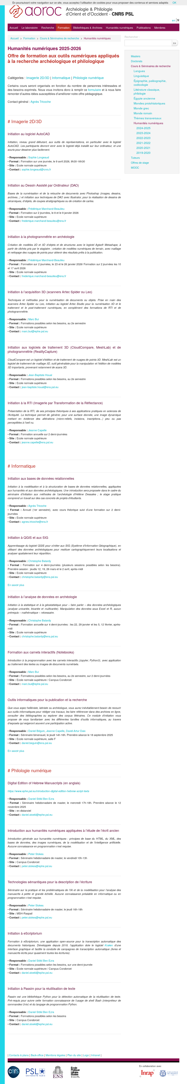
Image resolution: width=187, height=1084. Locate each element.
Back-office (37, 1055)
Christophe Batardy (39, 561)
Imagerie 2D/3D (37, 77)
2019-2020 (143, 152)
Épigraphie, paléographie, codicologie (150, 83)
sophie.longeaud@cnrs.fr (36, 169)
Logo (86, 1055)
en (173, 20)
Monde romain (143, 113)
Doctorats (136, 61)
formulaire (94, 90)
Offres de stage (140, 162)
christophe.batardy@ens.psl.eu (40, 577)
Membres (159, 27)
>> (174, 43)
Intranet (95, 1055)
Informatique (61, 77)
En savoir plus (16, 585)
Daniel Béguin (36, 731)
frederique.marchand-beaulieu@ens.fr (44, 221)
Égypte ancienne (144, 98)
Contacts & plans (19, 1055)
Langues (139, 71)
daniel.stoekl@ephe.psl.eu (37, 814)
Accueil (13, 27)
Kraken (109, 945)
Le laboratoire (30, 27)
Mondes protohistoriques (149, 103)
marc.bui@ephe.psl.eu (35, 331)
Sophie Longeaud (38, 157)
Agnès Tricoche (40, 101)
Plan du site (74, 1055)
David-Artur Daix (75, 731)
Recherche (47, 27)
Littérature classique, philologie (147, 91)
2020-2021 (143, 147)
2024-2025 (143, 128)
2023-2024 (143, 133)
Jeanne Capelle (37, 430)
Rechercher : (132, 37)
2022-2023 (143, 138)
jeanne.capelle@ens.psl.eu (37, 442)
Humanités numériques (119, 27)
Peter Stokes (35, 854)
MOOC (135, 167)
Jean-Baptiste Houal (40, 375)
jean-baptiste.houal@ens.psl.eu (40, 387)
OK (174, 2)
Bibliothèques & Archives (87, 27)
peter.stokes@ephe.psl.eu (37, 866)
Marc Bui (33, 319)
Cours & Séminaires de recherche (59, 38)
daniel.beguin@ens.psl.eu (37, 743)
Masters (135, 56)
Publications (144, 27)
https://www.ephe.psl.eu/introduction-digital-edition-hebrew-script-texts (48, 791)
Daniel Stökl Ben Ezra (41, 799)
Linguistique (141, 76)
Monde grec (141, 108)
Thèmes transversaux (147, 118)
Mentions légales (55, 1055)
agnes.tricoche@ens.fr (35, 521)
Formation (64, 27)
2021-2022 (143, 142)
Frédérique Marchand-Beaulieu (46, 209)
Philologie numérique (88, 77)
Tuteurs (135, 157)
